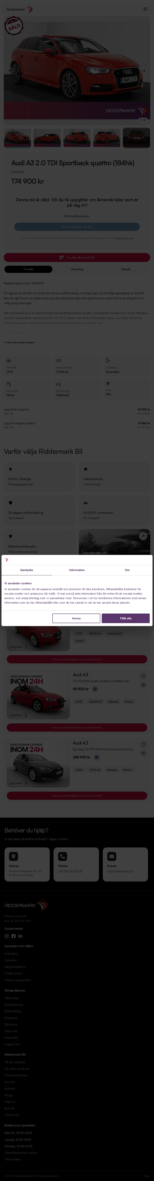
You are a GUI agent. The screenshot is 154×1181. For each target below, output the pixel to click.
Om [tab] (127, 570)
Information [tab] (77, 570)
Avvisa (76, 618)
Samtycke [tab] (26, 570)
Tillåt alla (125, 618)
